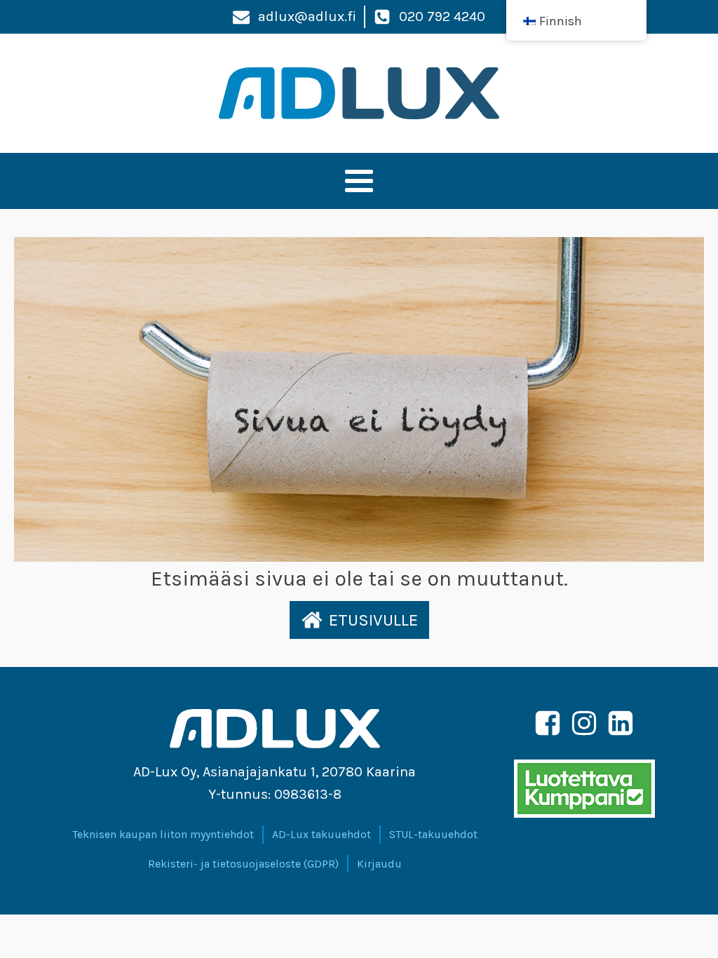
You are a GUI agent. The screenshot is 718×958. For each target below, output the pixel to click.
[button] (359, 620)
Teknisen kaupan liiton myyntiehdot (163, 834)
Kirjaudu (379, 863)
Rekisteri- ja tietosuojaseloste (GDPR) (243, 863)
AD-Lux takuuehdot (321, 834)
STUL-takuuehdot (433, 834)
